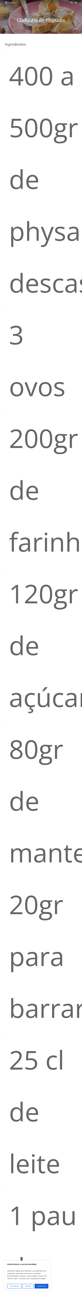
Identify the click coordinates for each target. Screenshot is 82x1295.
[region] (27, 1276)
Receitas (46, 14)
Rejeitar (28, 1286)
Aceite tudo (41, 1286)
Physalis (36, 14)
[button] (76, 2)
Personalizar (14, 1286)
